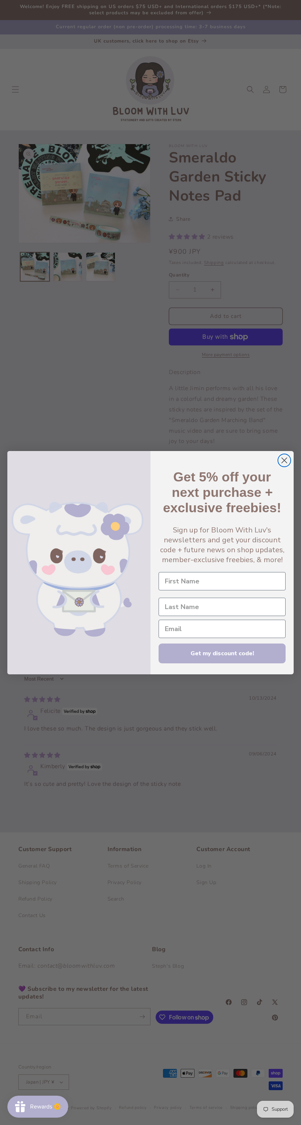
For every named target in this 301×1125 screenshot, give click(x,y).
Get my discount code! (222, 653)
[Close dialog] (284, 460)
